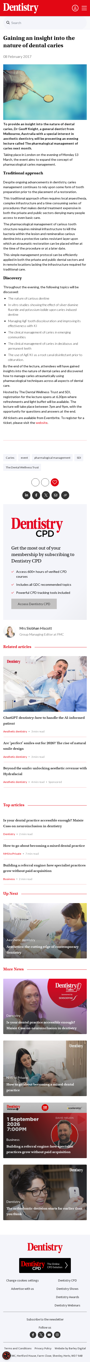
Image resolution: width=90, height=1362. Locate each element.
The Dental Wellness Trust (22, 467)
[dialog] (6, 1355)
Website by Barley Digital (70, 1348)
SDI (79, 457)
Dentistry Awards (67, 1297)
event (24, 457)
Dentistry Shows (67, 1288)
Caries (10, 457)
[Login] (75, 8)
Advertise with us (22, 1288)
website (42, 423)
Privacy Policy (43, 1348)
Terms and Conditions (17, 1348)
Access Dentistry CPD (34, 604)
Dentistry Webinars (67, 1305)
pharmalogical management (52, 457)
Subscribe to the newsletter (45, 1319)
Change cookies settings (22, 1280)
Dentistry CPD (67, 1280)
